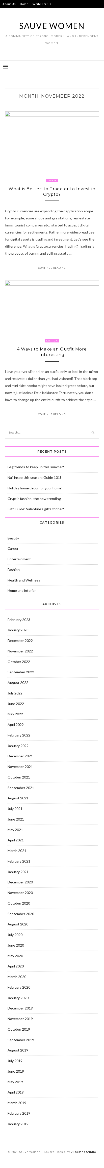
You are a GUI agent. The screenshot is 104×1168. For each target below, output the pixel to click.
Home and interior (22, 590)
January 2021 (18, 872)
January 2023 (18, 630)
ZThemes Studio (83, 1151)
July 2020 (15, 934)
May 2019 (15, 1082)
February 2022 (19, 735)
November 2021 (20, 766)
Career (52, 180)
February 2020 (19, 987)
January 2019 (18, 1124)
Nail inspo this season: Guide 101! (34, 477)
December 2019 (20, 1008)
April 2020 (16, 966)
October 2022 (19, 661)
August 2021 (18, 798)
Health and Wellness (24, 580)
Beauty (13, 538)
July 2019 (15, 1061)
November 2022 (20, 651)
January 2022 (18, 746)
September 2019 (21, 1040)
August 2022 (18, 682)
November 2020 (20, 892)
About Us (9, 4)
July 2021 (15, 808)
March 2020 (17, 977)
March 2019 (17, 1103)
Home (24, 4)
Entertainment (19, 559)
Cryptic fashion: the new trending (34, 498)
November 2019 (20, 1019)
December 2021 (20, 756)
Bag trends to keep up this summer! (36, 467)
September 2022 (21, 672)
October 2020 (19, 903)
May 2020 (15, 956)
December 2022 (20, 640)
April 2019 (16, 1092)
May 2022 (15, 714)
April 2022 (16, 724)
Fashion (52, 340)
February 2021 (19, 861)
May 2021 (15, 830)
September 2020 (21, 914)
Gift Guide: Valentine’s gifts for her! (36, 509)
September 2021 (21, 788)
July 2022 (15, 693)
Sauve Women (52, 26)
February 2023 (19, 619)
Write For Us (42, 4)
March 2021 (17, 850)
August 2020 (18, 924)
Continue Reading (52, 267)
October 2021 (19, 777)
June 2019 (16, 1071)
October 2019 (19, 1029)
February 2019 (19, 1113)
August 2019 (18, 1050)
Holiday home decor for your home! (35, 488)
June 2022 (16, 704)
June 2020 (16, 945)
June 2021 (16, 819)
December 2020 (20, 882)
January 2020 (18, 998)
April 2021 (16, 840)
